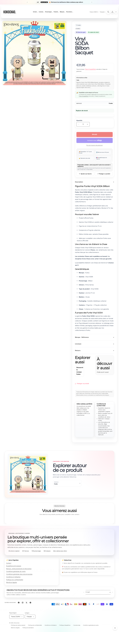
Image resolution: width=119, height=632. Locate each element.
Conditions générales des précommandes (19, 574)
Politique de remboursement (18, 625)
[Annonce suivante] (92, 2)
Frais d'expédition (90, 69)
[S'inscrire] (109, 592)
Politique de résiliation (28, 627)
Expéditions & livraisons (13, 566)
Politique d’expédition (65, 625)
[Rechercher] (108, 12)
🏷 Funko (78, 25)
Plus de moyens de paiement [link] (94, 145)
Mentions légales (11, 582)
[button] (116, 12)
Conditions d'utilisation (13, 577)
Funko (111, 103)
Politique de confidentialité (14, 579)
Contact (8, 563)
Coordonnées (76, 625)
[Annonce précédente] (27, 2)
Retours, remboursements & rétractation (19, 568)
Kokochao (17, 623)
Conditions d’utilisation (51, 625)
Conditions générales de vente (15, 571)
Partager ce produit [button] (83, 383)
